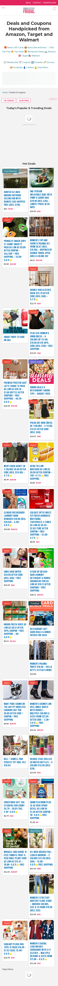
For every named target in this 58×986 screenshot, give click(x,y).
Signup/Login (49, 3)
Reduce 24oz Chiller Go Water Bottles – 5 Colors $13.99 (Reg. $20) (41, 763)
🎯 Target (23, 55)
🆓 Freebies (37, 62)
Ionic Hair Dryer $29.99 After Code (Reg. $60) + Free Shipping (13, 576)
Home (5, 92)
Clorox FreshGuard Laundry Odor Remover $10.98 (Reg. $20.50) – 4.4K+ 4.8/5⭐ (15, 519)
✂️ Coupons (25, 62)
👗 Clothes (28, 67)
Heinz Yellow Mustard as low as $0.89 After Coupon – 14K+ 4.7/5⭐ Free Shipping (41, 472)
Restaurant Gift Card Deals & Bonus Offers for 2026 (40, 632)
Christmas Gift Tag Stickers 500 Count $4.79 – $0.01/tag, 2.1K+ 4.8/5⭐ (14, 807)
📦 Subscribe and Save (35, 47)
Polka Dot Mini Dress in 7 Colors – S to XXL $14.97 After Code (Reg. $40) (41, 427)
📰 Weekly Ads (11, 62)
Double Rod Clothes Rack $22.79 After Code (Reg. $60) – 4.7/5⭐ (40, 294)
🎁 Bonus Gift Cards (14, 47)
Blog (28, 3)
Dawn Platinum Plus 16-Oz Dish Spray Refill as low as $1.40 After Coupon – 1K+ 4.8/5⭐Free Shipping (41, 810)
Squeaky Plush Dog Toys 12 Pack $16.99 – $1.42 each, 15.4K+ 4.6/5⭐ (15, 948)
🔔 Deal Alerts (41, 67)
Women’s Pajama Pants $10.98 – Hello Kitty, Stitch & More (41, 667)
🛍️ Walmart (34, 55)
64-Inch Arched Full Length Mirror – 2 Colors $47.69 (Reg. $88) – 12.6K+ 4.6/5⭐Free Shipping (41, 858)
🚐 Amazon (50, 51)
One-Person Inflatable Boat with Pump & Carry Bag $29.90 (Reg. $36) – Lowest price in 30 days (41, 199)
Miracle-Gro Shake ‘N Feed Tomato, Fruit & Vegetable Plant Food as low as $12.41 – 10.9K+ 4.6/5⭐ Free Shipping (15, 859)
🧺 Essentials (16, 67)
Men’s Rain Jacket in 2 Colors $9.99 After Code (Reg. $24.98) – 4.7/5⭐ (15, 470)
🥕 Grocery (48, 62)
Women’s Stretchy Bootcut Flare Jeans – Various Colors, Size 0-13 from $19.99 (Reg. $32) (41, 904)
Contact (37, 3)
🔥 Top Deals (17, 51)
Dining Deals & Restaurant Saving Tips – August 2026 (40, 390)
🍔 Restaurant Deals (34, 51)
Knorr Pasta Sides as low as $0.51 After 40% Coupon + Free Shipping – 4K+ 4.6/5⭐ (15, 631)
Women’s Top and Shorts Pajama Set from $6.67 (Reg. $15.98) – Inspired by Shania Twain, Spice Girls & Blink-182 (41, 248)
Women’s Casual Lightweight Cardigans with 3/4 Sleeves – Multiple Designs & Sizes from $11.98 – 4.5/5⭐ (41, 951)
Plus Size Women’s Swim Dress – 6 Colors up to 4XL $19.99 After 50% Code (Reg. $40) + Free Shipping (41, 341)
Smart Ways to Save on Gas (14, 338)
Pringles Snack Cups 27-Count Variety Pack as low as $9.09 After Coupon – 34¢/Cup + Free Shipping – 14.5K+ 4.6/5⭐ (15, 250)
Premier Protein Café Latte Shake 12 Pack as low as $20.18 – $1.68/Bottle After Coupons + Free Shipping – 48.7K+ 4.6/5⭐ (15, 392)
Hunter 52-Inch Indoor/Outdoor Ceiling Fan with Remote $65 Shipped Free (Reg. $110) (14, 198)
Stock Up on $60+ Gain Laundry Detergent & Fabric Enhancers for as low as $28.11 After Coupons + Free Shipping (40, 581)
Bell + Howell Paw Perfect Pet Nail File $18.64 (15, 762)
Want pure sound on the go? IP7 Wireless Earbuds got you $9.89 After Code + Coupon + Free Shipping (15, 711)
